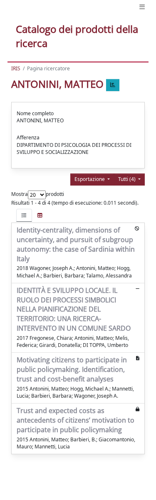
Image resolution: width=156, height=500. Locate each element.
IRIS (15, 68)
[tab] (24, 215)
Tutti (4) (127, 179)
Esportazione (90, 179)
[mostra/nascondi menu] (142, 7)
